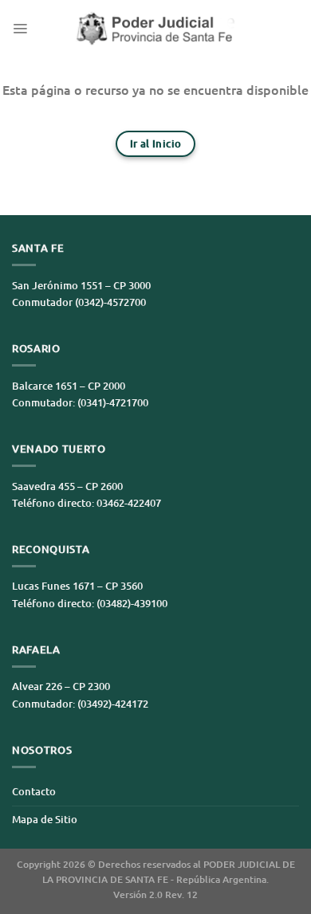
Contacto (34, 791)
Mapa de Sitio (44, 819)
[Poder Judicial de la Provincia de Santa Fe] (155, 28)
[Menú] (20, 27)
